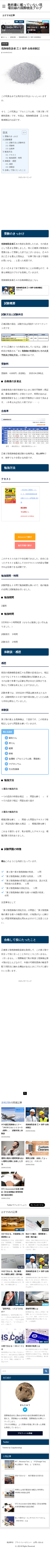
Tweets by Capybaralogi (12, 1448)
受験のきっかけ (11, 136)
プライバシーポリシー (23, 1542)
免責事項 (10, 1542)
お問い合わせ (38, 1542)
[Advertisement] (25, 202)
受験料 (11, 146)
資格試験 (5, 44)
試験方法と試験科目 (17, 143)
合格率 (11, 149)
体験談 (11, 167)
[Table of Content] (24, 132)
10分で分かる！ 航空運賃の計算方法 (29, 1476)
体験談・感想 (10, 161)
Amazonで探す (25, 537)
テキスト (12, 155)
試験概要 (8, 140)
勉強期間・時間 (15, 158)
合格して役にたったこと (15, 170)
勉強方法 (8, 152)
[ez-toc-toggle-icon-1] (23, 132)
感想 (11, 164)
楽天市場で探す (25, 545)
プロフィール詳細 (25, 1433)
